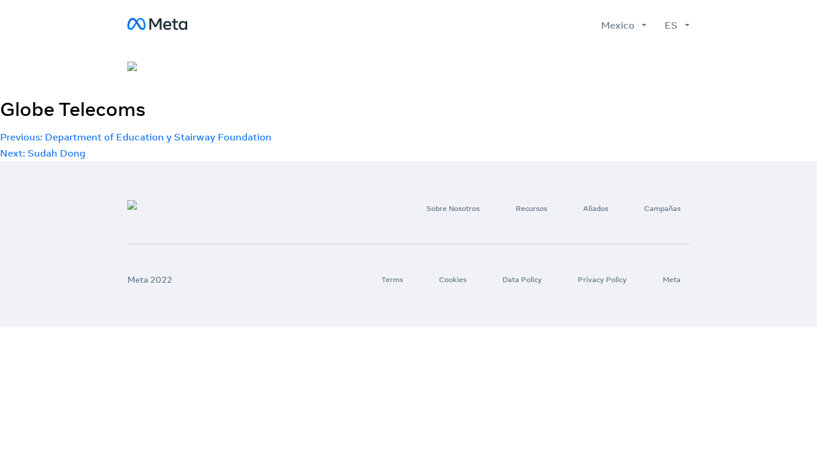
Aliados (606, 68)
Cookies (453, 279)
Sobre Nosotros (473, 68)
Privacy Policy (602, 279)
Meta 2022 (149, 279)
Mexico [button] (620, 25)
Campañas (665, 68)
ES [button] (673, 25)
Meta (672, 279)
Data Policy (522, 279)
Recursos (549, 68)
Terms (392, 279)
